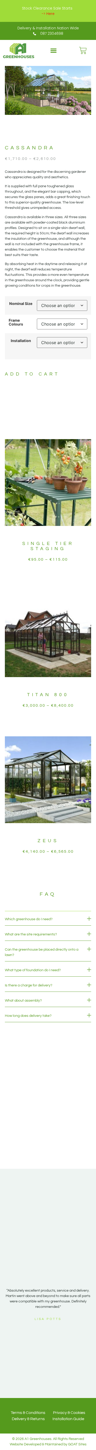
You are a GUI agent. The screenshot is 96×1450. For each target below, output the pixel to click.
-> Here (48, 13)
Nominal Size (21, 303)
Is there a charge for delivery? (28, 985)
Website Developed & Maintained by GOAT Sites (48, 1444)
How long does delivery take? (28, 1016)
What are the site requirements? (31, 934)
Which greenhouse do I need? (28, 919)
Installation (21, 341)
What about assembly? (23, 1000)
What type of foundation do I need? (33, 970)
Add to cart (32, 374)
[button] (53, 51)
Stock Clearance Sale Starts (47, 8)
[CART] (83, 50)
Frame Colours (16, 322)
